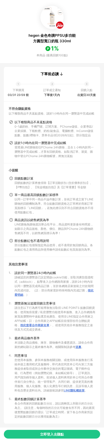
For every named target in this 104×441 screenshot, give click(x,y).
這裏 (78, 347)
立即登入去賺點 (52, 434)
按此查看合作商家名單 (34, 325)
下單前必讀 (50, 74)
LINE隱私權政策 (74, 390)
